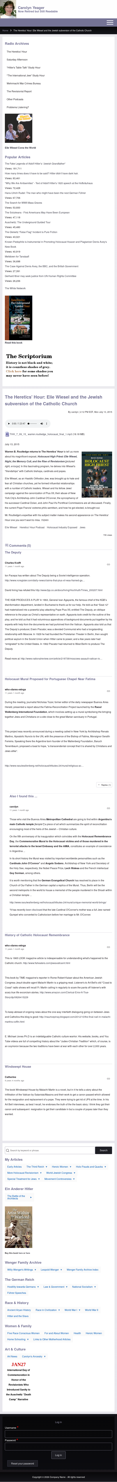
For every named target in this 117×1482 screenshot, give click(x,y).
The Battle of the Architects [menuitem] (15, 1198)
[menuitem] (58, 52)
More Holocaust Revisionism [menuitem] (21, 1173)
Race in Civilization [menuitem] (45, 1310)
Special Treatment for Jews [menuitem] (21, 1179)
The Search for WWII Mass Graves (23, 202)
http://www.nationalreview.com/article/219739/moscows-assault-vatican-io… (61, 658)
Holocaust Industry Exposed (62, 527)
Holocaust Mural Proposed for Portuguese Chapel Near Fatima (50, 679)
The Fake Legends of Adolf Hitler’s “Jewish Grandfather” (35, 163)
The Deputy (13, 552)
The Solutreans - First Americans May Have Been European (37, 212)
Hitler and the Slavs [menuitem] (17, 1316)
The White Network (15, 288)
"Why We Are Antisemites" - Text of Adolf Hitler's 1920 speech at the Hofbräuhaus (49, 183)
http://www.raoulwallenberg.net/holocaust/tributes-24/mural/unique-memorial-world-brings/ (58, 902)
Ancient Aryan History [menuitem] (19, 1310)
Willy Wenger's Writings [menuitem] (19, 1270)
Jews (82, 527)
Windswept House (18, 1066)
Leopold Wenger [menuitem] (48, 1270)
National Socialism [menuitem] (81, 1287)
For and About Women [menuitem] (56, 1333)
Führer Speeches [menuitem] (16, 1293)
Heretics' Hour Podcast (32, 527)
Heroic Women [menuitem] (59, 1167)
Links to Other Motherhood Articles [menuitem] (52, 1339)
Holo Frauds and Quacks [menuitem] (88, 1167)
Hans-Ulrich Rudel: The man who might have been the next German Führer (45, 193)
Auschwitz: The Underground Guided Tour (27, 222)
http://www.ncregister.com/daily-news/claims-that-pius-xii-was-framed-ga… (45, 580)
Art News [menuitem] (12, 1356)
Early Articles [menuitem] (14, 1166)
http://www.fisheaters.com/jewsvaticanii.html (46, 963)
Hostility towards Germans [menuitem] (20, 1287)
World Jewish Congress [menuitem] (58, 1173)
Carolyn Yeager (31, 7)
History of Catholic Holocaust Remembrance (37, 935)
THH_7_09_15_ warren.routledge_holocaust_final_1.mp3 (41, 434)
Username (10, 1427)
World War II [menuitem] (91, 1310)
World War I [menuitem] (69, 1310)
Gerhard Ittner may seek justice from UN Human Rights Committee (40, 276)
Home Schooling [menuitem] (15, 1339)
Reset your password (22, 1463)
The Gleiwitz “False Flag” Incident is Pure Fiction (31, 232)
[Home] (8, 9)
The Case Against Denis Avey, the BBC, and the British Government (41, 266)
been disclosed (34, 909)
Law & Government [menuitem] (52, 1287)
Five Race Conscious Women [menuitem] (23, 1333)
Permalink (58, 564)
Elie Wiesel (11, 527)
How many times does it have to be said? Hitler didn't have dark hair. (41, 173)
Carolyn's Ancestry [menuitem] (31, 1357)
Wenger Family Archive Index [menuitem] (82, 1269)
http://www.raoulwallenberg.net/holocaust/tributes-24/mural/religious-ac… (44, 765)
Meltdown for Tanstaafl (17, 256)
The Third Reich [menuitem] (34, 1167)
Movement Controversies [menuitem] (56, 1179)
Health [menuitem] (77, 1333)
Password (10, 1440)
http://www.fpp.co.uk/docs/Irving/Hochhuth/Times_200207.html (69, 590)
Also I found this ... (23, 796)
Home (5, 30)
